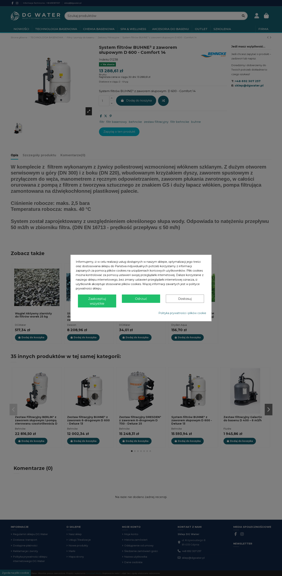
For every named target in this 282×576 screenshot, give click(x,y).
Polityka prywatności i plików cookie (182, 313)
